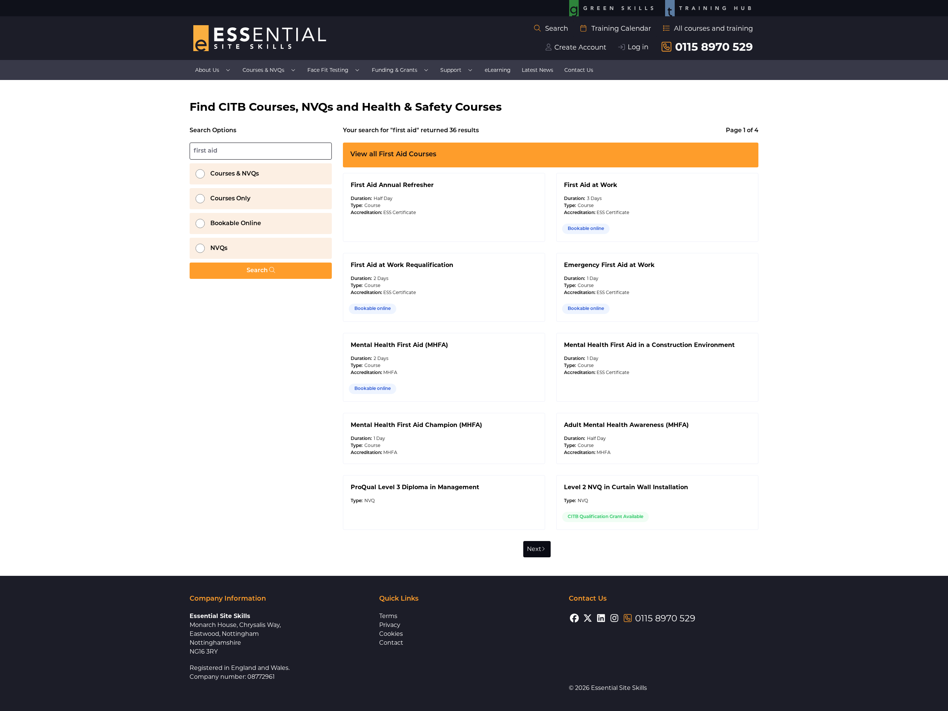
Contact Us (578, 70)
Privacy (389, 624)
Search (556, 28)
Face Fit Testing (327, 70)
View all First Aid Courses (393, 154)
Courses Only (230, 199)
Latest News (537, 70)
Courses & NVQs (263, 70)
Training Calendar (621, 28)
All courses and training (713, 28)
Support (450, 70)
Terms (388, 616)
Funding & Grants (394, 70)
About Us (207, 70)
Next (534, 549)
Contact (391, 642)
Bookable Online (235, 224)
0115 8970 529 (714, 47)
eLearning (498, 70)
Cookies (391, 633)
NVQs (218, 248)
